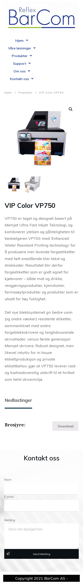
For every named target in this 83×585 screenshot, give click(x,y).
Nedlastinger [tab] (18, 400)
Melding (9, 520)
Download (65, 426)
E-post (9, 497)
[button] (70, 109)
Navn (7, 480)
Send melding (41, 554)
